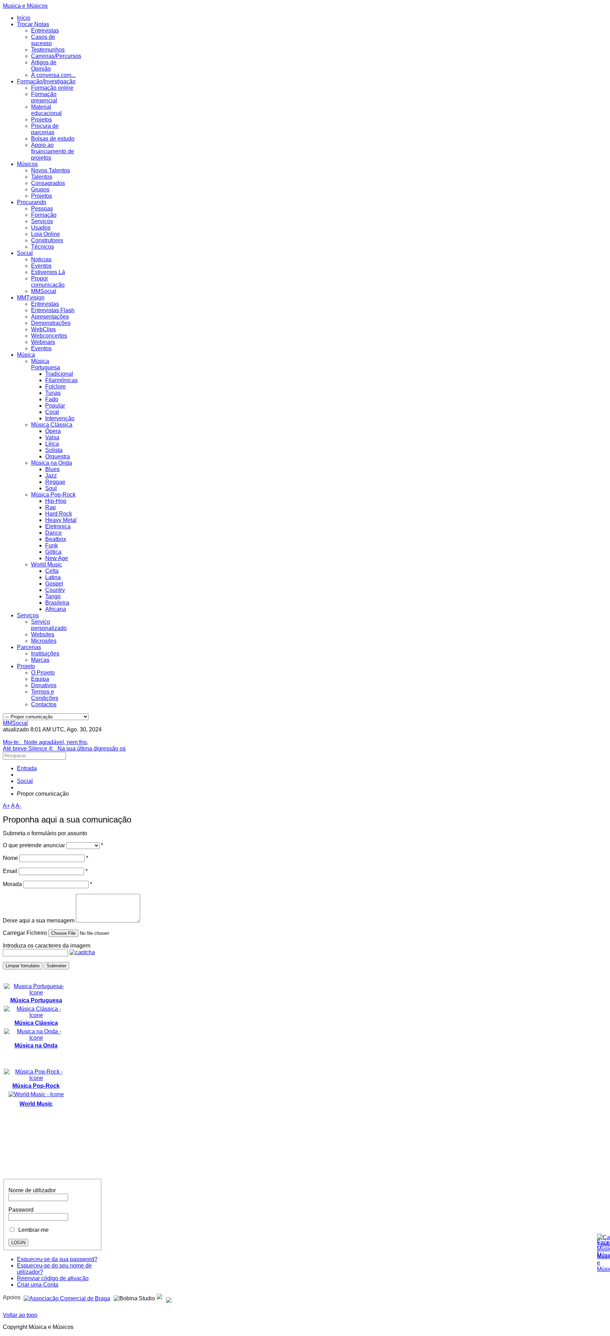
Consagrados (48, 183)
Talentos (41, 177)
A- (18, 806)
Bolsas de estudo (52, 139)
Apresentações (50, 317)
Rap (50, 507)
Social (25, 253)
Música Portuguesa (45, 364)
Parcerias (29, 647)
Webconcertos (49, 336)
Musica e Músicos (25, 6)
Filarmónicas (61, 380)
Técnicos (42, 247)
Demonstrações (51, 323)
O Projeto (43, 673)
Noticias (41, 259)
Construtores (47, 240)
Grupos (40, 189)
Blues (52, 469)
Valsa (52, 437)
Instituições (45, 654)
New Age (56, 558)
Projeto (26, 666)
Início (23, 18)
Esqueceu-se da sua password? (57, 1259)
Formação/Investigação (46, 81)
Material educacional (46, 110)
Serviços (42, 221)
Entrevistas (45, 31)
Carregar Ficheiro (25, 933)
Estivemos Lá (48, 272)
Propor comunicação (48, 281)
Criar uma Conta (37, 1285)
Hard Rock (58, 514)
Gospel (54, 584)
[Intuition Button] (168, 1297)
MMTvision (30, 298)
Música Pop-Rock (53, 495)
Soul (51, 488)
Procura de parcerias (45, 129)
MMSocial (43, 291)
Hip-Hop (55, 501)
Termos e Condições (44, 695)
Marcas (40, 660)
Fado (51, 399)
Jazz (51, 476)
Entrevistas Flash (52, 310)
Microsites (43, 641)
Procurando (31, 202)
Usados (40, 228)
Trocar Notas (33, 24)
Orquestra (57, 456)
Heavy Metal (61, 520)
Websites (42, 634)
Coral (52, 412)
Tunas (53, 393)
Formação (43, 215)
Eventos (41, 266)
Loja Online (45, 234)
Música (26, 355)
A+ (6, 806)
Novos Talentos (50, 170)
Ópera (53, 431)
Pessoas (42, 209)
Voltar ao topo (20, 1315)
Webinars (43, 342)
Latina (53, 577)
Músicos (27, 164)
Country (55, 590)
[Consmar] (67, 1297)
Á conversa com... (53, 75)
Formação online (52, 88)
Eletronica (58, 526)
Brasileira (57, 603)
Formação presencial (44, 97)
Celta (52, 571)
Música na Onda (51, 463)
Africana (55, 609)
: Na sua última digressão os (64, 749)
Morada (12, 884)
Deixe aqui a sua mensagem (38, 921)
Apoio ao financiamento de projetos (52, 151)
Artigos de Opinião (43, 65)
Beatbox (55, 539)
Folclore (55, 387)
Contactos (43, 704)
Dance (53, 533)
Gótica (53, 552)
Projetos (41, 120)
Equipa (40, 679)
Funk (51, 545)
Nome (10, 858)
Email (10, 871)
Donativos (43, 685)
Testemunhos (48, 50)
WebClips (43, 329)
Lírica (52, 444)
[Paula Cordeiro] (159, 1297)
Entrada (27, 768)
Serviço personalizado (49, 625)
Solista (53, 450)
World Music (46, 565)
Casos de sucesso (43, 40)
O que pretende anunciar (34, 845)
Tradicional (59, 374)
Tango (53, 596)
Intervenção (59, 418)
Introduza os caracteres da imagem (46, 946)
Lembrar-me (32, 1230)
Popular (55, 406)
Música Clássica (51, 425)
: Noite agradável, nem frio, (45, 742)
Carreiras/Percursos (56, 56)
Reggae (55, 482)
